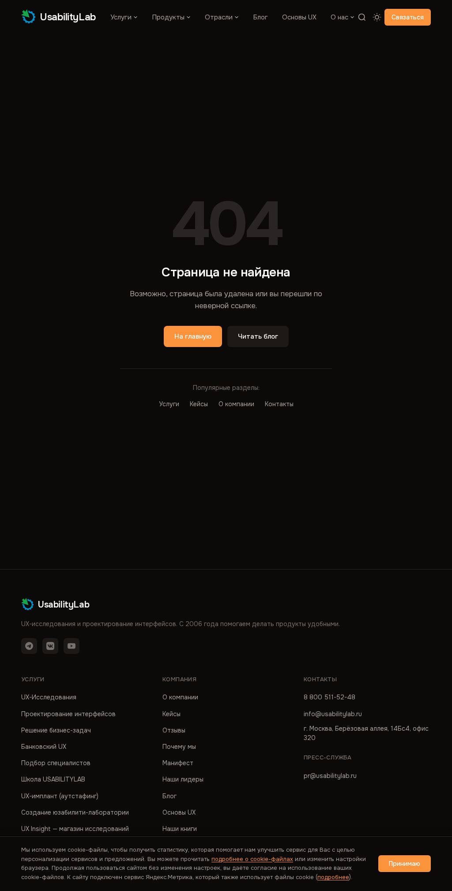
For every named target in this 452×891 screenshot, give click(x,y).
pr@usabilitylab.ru (330, 776)
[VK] (50, 646)
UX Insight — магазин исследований (75, 829)
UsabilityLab (68, 17)
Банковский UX (43, 747)
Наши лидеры (182, 779)
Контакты (279, 404)
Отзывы (173, 730)
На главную (192, 336)
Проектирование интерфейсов (68, 714)
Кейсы (199, 404)
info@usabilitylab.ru (333, 714)
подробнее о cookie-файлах (252, 859)
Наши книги (179, 829)
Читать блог (258, 336)
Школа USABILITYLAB (53, 779)
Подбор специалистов (55, 763)
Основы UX (299, 17)
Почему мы (179, 747)
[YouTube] (71, 646)
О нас (339, 17)
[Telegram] (29, 646)
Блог (260, 17)
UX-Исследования (48, 697)
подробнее (333, 877)
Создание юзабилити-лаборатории (75, 812)
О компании (236, 404)
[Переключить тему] (376, 17)
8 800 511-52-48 (329, 697)
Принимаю (404, 864)
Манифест (177, 763)
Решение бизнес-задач (56, 730)
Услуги (121, 17)
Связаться (408, 17)
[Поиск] (361, 17)
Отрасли (219, 17)
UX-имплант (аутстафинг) (59, 796)
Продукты (168, 17)
